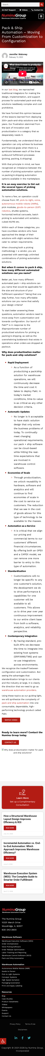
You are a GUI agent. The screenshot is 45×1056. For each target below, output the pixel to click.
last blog (13, 89)
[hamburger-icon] (41, 16)
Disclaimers (22, 1030)
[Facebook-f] (23, 1038)
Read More (10, 828)
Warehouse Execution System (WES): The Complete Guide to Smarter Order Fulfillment (20, 876)
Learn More (22, 798)
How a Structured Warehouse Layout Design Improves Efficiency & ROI (20, 819)
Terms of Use (30, 1024)
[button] (3, 1041)
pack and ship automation (15, 703)
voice (37, 200)
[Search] (42, 4)
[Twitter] (29, 1038)
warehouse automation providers (19, 690)
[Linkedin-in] (16, 1038)
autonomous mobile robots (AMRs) (20, 203)
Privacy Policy (15, 1024)
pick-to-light (26, 200)
